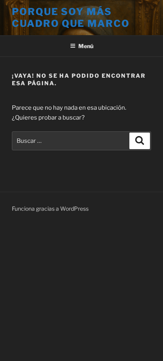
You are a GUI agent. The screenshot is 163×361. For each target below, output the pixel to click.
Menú (85, 46)
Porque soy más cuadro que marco (71, 17)
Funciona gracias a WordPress (50, 208)
